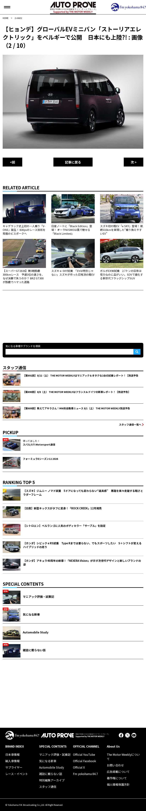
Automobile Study (51, 767)
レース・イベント (16, 774)
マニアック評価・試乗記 (55, 754)
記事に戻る (73, 162)
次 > (134, 162)
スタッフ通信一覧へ (130, 424)
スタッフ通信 (47, 786)
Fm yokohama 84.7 (85, 774)
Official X (79, 767)
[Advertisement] (29, 312)
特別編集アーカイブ (52, 780)
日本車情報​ (12, 754)
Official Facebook (84, 761)
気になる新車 (47, 761)
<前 (12, 162)
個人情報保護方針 (118, 784)
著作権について (117, 778)
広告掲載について (118, 771)
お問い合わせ (115, 765)
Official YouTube (84, 754)
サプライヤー (13, 767)
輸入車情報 (12, 761)
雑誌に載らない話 (50, 774)
